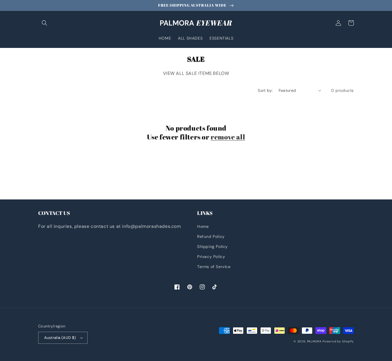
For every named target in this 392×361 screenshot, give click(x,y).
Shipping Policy (212, 246)
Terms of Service (214, 266)
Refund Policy (211, 236)
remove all (228, 137)
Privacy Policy (211, 256)
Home (203, 226)
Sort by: (265, 90)
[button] (44, 23)
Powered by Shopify (338, 341)
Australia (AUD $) (60, 337)
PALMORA (314, 341)
